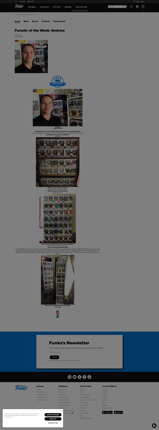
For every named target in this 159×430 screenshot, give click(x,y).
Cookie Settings (53, 423)
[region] (33, 418)
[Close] (61, 410)
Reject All (53, 419)
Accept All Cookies (53, 415)
